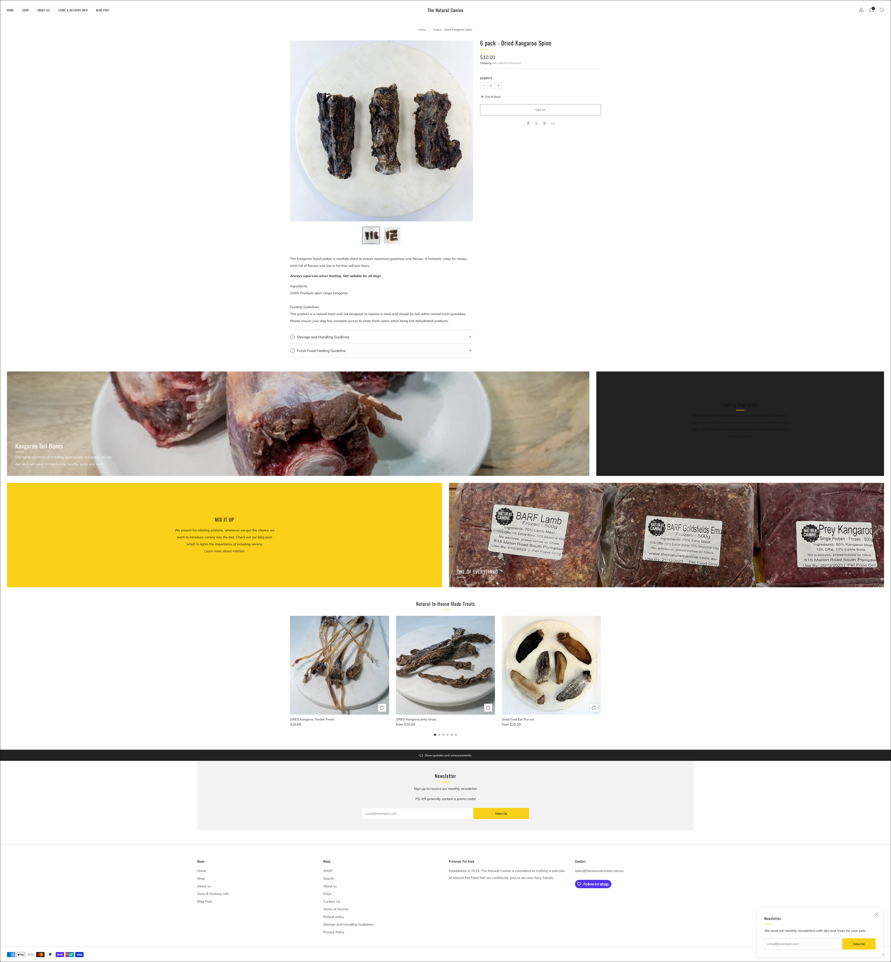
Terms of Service (336, 909)
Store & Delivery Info (73, 10)
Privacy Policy (333, 932)
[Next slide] (464, 131)
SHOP (328, 871)
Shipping (485, 63)
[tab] (435, 735)
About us (43, 10)
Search (328, 878)
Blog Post (103, 10)
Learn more (740, 443)
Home (10, 10)
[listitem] (445, 755)
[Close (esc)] (876, 914)
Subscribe (859, 944)
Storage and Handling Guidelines (348, 924)
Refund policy (333, 917)
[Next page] (601, 665)
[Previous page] (290, 665)
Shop (25, 10)
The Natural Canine (445, 10)
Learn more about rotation (224, 551)
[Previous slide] (299, 131)
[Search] (881, 9)
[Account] (861, 9)
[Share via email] (552, 123)
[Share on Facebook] (528, 123)
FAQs (327, 894)
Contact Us (331, 901)
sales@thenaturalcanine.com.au (599, 871)
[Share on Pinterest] (544, 123)
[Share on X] (536, 123)
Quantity (486, 78)
